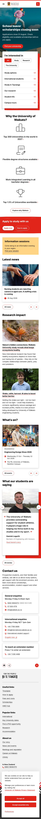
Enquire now (10, 637)
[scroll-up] (37, 665)
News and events (9, 746)
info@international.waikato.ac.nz (19, 630)
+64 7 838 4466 (13, 654)
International (7, 717)
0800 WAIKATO (13, 603)
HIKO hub (6, 706)
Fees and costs (8, 698)
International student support (18, 633)
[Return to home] (9, 675)
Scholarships (7, 702)
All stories (8, 563)
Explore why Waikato (20, 210)
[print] (4, 665)
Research (26, 60)
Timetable (6, 691)
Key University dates (10, 720)
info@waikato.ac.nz (14, 610)
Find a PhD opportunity (11, 724)
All (8, 60)
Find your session (12, 251)
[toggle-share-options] (9, 665)
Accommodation (8, 731)
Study (16, 60)
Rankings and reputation (11, 750)
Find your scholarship (12, 46)
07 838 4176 (12, 606)
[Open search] (38, 4)
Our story (6, 742)
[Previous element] (39, 507)
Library (5, 757)
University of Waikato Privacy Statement (20, 790)
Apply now (8, 228)
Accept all (20, 798)
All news (7, 307)
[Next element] (2, 507)
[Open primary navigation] (3, 4)
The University (11, 65)
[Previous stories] (31, 307)
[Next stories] (36, 307)
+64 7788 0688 (13, 627)
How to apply (22, 228)
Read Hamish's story (13, 542)
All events (8, 473)
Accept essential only (20, 805)
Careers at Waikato (9, 753)
